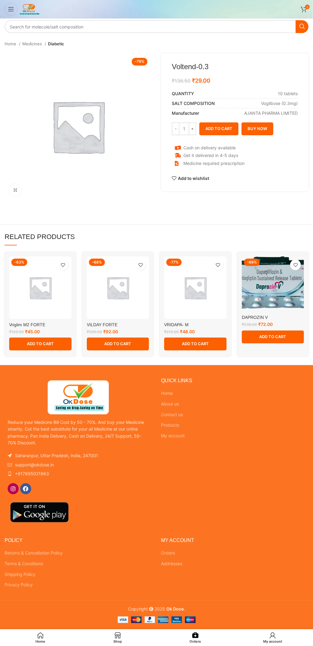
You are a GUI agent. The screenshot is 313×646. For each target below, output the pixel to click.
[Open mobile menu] (11, 9)
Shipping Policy (20, 574)
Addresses (171, 563)
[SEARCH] (302, 26)
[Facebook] (25, 488)
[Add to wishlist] (63, 265)
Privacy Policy (19, 584)
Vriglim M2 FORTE (27, 324)
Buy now (257, 128)
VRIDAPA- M (176, 324)
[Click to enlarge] (15, 190)
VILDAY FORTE (102, 324)
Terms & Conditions (24, 563)
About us (170, 403)
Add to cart (218, 128)
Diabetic (56, 43)
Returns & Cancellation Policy (34, 552)
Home (11, 43)
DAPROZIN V (255, 317)
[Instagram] (13, 488)
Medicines (32, 43)
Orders (168, 552)
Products (170, 425)
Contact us (172, 414)
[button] (40, 344)
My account (173, 435)
